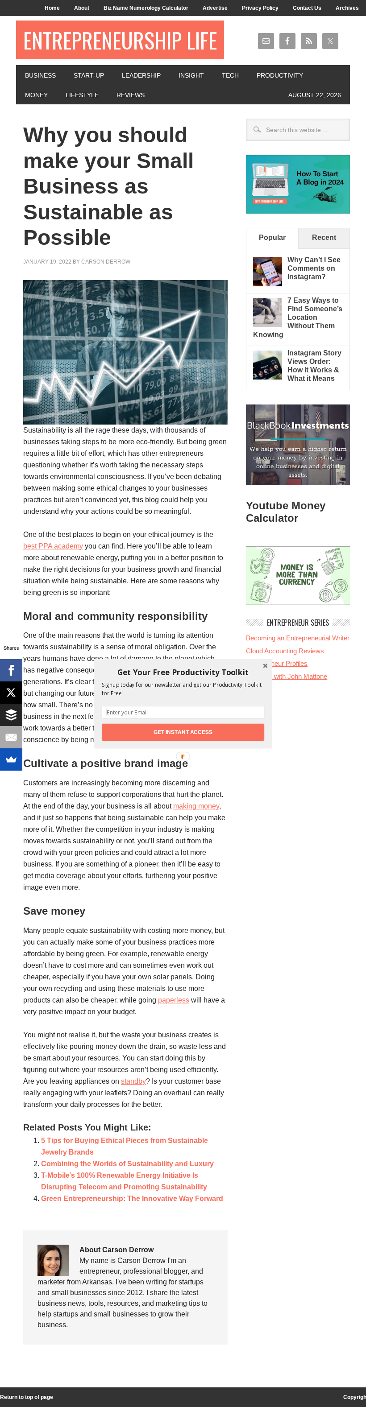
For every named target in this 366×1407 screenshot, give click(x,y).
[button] (183, 672)
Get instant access (183, 731)
